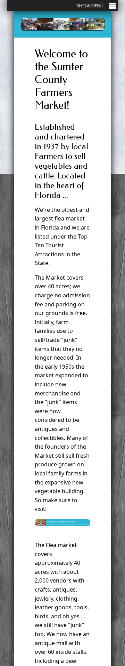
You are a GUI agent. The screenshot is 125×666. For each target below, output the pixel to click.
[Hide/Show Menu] (96, 5)
